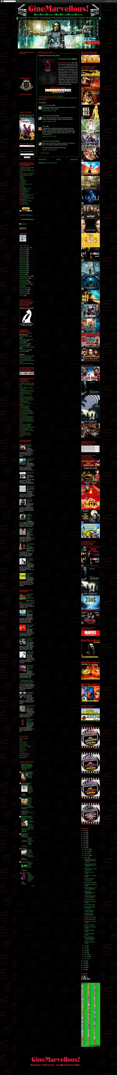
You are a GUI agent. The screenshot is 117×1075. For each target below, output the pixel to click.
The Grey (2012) (25, 433)
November (87, 851)
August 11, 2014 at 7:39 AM (49, 110)
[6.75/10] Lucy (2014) (89, 924)
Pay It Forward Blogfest (27, 412)
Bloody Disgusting (24, 755)
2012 (84, 963)
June (85, 948)
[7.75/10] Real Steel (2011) (30, 693)
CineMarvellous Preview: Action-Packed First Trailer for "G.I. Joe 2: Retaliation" (27, 682)
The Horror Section (58, 18)
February (86, 956)
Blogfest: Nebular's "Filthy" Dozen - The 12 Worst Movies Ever (27, 385)
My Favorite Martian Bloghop (29, 575)
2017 (84, 841)
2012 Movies (23, 255)
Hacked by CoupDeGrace (27, 812)
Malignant (23, 193)
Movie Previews (23, 287)
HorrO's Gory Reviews (27, 772)
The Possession (24, 343)
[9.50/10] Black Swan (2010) (30, 653)
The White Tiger (25, 196)
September (87, 855)
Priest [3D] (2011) (25, 406)
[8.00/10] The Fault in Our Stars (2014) (90, 869)
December (87, 849)
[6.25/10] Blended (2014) (90, 882)
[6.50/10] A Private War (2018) (29, 501)
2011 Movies (23, 253)
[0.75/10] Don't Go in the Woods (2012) (30, 721)
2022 (84, 830)
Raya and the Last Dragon (27, 173)
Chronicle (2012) (25, 409)
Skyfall (21, 342)
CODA (22, 178)
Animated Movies (24, 278)
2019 (84, 836)
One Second (24, 190)
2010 (84, 967)
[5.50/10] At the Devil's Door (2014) (89, 907)
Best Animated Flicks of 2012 (27, 356)
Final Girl (23, 848)
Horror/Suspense (72, 98)
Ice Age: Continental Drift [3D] (27, 347)
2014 (84, 847)
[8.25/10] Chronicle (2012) (29, 446)
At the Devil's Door (65, 59)
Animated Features (70, 18)
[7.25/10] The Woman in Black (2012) (30, 640)
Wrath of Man (24, 204)
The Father (24, 202)
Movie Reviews (23, 18)
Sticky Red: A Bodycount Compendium (25, 835)
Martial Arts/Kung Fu (25, 284)
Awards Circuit (23, 749)
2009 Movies (23, 249)
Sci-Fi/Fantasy (23, 293)
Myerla (44, 126)
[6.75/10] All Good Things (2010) (30, 560)
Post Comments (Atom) (51, 163)
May (85, 950)
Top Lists (35, 18)
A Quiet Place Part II (26, 200)
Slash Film (22, 748)
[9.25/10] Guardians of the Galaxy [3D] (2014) (90, 888)
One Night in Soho (25, 188)
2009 (84, 969)
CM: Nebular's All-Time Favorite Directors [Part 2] (30, 597)
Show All (33, 885)
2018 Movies (23, 266)
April (85, 952)
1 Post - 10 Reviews (25, 247)
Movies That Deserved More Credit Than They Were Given (27, 421)
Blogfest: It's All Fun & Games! (30, 487)
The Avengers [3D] (24, 350)
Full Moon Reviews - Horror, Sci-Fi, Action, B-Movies (27, 818)
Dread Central (23, 757)
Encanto (23, 179)
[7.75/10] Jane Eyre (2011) (30, 530)
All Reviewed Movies (62, 98)
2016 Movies (23, 262)
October (86, 853)
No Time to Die (25, 191)
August (86, 857)
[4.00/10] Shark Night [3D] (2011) (30, 460)
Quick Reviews (42, 99)
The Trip (23, 182)
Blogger (61, 1071)
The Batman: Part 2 (25, 768)
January (86, 958)
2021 (84, 832)
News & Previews (47, 18)
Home (58, 159)
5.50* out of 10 (53, 98)
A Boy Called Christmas (27, 194)
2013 (84, 961)
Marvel (21, 286)
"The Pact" (61, 66)
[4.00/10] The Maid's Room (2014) (89, 879)
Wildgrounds (24, 811)
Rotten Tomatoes (24, 738)
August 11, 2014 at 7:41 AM (49, 121)
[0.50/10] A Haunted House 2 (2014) (89, 914)
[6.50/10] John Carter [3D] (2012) (30, 626)
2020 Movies (23, 270)
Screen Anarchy (23, 744)
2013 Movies (23, 257)
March (86, 954)
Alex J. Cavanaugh (47, 105)
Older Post (74, 159)
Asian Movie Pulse (24, 753)
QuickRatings (23, 291)
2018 (84, 838)
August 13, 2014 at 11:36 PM (49, 149)
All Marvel (81, 18)
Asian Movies (23, 280)
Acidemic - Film (25, 873)
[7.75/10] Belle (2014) (89, 905)
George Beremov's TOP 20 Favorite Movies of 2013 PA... (90, 861)
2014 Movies (45, 98)
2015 (84, 845)
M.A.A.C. (22, 751)
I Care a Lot (24, 181)
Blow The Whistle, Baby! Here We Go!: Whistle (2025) (30, 841)
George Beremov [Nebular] (49, 115)
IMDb (21, 740)
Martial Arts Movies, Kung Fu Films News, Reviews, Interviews (27, 766)
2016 (84, 843)
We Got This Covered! (25, 746)
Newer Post (42, 159)
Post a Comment (45, 153)
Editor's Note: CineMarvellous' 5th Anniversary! (89, 892)
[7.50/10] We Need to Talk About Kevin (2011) (30, 667)
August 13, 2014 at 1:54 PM (49, 136)
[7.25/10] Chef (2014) (89, 899)
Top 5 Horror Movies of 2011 (26, 363)
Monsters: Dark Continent (26, 336)
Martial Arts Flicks (93, 18)
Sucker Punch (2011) (26, 410)
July (85, 945)
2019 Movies (23, 268)
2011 (84, 965)
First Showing (23, 742)
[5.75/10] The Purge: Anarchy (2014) (89, 911)
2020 (84, 834)
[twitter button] (23, 224)
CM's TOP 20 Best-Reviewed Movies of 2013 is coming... (89, 938)
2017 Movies (23, 264)
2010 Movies (23, 251)
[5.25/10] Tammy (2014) (90, 917)
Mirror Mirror (23, 351)
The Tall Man (23, 345)
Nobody (23, 187)
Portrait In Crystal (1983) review (30, 865)
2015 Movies (23, 261)
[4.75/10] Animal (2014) (89, 919)
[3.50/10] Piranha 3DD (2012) (30, 612)
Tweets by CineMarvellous (26, 215)
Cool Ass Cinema (25, 862)
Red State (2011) (25, 407)
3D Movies (22, 274)
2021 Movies (23, 272)
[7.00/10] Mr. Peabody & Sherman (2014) (90, 896)
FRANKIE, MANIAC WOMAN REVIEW (30, 775)
